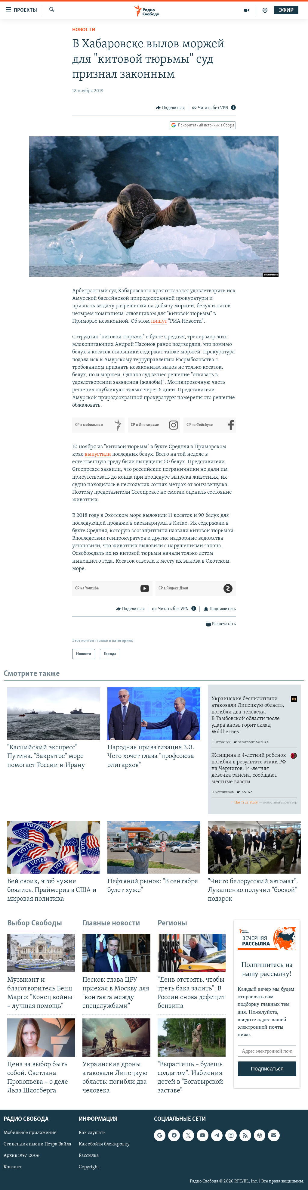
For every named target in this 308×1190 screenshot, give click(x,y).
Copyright (89, 1167)
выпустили (98, 454)
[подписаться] (273, 1135)
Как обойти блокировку (104, 1144)
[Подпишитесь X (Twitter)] (188, 1135)
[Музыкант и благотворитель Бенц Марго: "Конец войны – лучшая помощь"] (41, 953)
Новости (83, 30)
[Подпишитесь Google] (159, 1135)
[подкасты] (265, 10)
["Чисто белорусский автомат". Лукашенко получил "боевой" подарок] (254, 847)
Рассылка (89, 1156)
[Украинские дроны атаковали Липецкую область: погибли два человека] (116, 1037)
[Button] (170, 108)
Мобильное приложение (30, 1133)
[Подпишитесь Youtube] (202, 1135)
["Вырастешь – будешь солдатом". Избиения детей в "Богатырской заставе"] (192, 1037)
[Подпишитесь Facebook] (174, 1135)
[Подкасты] (259, 1135)
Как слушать (92, 1133)
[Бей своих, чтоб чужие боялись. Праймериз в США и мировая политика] (53, 847)
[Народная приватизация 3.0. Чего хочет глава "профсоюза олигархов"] (153, 713)
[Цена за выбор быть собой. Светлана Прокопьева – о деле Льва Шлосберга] (41, 1037)
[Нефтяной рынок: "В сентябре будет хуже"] (153, 847)
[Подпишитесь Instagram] (231, 1135)
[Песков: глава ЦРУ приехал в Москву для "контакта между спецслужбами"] (116, 953)
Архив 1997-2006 (21, 1156)
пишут (159, 321)
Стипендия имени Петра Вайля (37, 1144)
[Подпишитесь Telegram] (217, 1135)
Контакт (12, 1167)
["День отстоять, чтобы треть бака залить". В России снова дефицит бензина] (192, 953)
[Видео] (247, 10)
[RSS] (245, 1135)
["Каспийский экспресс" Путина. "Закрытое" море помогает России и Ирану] (53, 713)
